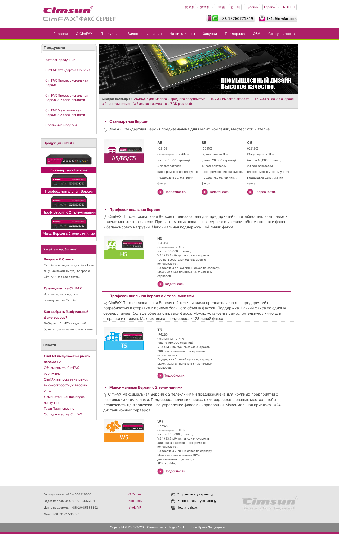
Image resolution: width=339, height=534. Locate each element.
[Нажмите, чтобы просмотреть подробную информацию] (68, 162)
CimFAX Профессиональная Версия (66, 82)
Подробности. (175, 192)
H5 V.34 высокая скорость (230, 99)
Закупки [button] (210, 33)
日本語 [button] (220, 7)
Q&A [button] (256, 33)
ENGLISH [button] (288, 7)
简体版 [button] (190, 7)
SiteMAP (134, 507)
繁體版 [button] (205, 7)
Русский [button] (252, 7)
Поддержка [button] (235, 33)
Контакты (135, 501)
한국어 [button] (235, 7)
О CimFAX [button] (84, 33)
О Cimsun (135, 494)
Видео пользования (144, 33)
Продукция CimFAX (59, 143)
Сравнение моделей (61, 125)
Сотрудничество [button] (282, 33)
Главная (62, 33)
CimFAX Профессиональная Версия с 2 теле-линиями (66, 97)
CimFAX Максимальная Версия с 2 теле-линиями (65, 112)
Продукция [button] (110, 33)
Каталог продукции (60, 60)
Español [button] (270, 7)
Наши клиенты (182, 33)
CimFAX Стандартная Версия (67, 70)
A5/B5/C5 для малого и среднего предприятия (170, 99)
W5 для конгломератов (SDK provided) (162, 104)
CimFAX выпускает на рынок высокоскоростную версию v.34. (66, 385)
